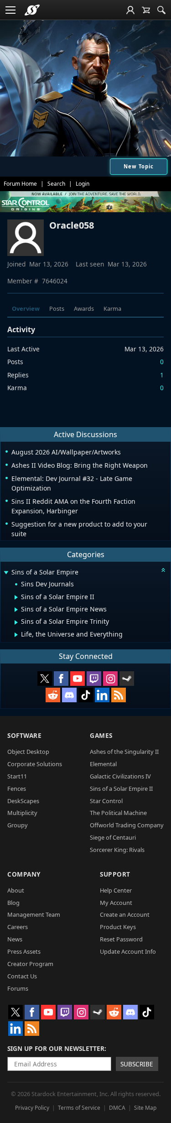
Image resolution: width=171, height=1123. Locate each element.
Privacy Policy (32, 1108)
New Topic (139, 166)
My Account (116, 902)
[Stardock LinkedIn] (102, 695)
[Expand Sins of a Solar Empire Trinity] (16, 622)
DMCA (117, 1108)
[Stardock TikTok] (86, 695)
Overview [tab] (26, 308)
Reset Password (121, 939)
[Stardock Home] (32, 10)
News (14, 939)
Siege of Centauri (113, 837)
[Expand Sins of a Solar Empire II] (16, 597)
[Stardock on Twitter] (44, 678)
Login (82, 184)
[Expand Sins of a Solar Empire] (6, 573)
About (15, 890)
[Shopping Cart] (146, 10)
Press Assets (24, 951)
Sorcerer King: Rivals (117, 850)
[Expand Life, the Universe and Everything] (16, 634)
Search (56, 184)
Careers (17, 927)
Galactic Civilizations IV (120, 776)
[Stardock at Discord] (69, 695)
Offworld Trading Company (127, 825)
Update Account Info (128, 951)
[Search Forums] (161, 10)
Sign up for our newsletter (55, 1048)
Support (115, 874)
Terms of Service (79, 1108)
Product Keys (118, 927)
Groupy (17, 825)
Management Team (33, 914)
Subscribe (136, 1064)
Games (101, 735)
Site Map (145, 1108)
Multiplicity (22, 813)
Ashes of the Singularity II (124, 751)
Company (24, 874)
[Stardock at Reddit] (53, 695)
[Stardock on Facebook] (61, 678)
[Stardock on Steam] (127, 678)
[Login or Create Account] (130, 10)
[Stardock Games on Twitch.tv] (94, 678)
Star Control (106, 801)
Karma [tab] (112, 308)
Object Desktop (28, 751)
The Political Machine (118, 813)
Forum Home (20, 184)
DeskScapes (23, 801)
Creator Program (30, 964)
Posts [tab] (56, 308)
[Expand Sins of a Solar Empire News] (16, 609)
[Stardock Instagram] (110, 678)
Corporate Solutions (34, 764)
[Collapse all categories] (163, 570)
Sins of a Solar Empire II (121, 788)
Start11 (17, 776)
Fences (16, 788)
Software (24, 735)
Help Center (116, 890)
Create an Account (125, 914)
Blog (13, 902)
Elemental (103, 764)
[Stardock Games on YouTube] (77, 678)
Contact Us (22, 976)
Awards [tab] (84, 308)
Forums (17, 988)
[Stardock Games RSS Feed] (118, 695)
